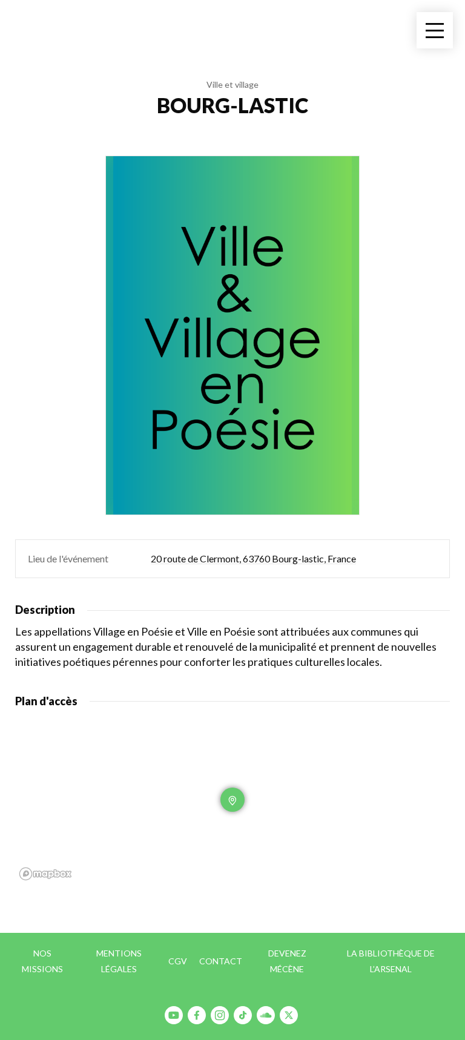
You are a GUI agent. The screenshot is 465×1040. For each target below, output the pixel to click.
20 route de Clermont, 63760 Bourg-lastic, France (253, 558)
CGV (177, 961)
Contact (220, 961)
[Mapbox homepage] (45, 874)
